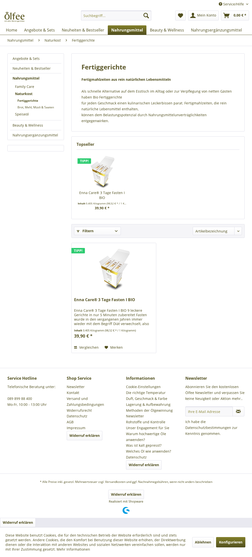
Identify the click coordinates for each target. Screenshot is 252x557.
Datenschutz (77, 416)
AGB (70, 422)
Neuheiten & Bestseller (32, 68)
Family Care (24, 86)
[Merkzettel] (180, 15)
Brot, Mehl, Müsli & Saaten (35, 107)
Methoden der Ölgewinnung (149, 410)
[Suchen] (146, 15)
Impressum (76, 428)
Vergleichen (88, 347)
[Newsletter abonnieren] (238, 411)
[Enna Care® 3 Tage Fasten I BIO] (102, 170)
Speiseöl (22, 114)
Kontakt (73, 392)
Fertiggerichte (27, 100)
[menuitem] (116, 18)
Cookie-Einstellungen (143, 386)
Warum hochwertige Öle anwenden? (146, 436)
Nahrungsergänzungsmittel (35, 135)
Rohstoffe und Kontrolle (145, 422)
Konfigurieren (230, 542)
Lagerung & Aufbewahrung (148, 404)
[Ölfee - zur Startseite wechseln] (14, 17)
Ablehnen (203, 542)
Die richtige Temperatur (146, 392)
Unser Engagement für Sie (147, 428)
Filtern (87, 231)
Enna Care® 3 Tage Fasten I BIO (102, 195)
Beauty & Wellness (28, 125)
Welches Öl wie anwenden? (148, 451)
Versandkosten (115, 482)
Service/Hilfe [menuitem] (233, 4)
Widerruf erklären (84, 435)
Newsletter (76, 386)
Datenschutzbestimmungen (208, 427)
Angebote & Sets (26, 58)
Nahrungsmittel (26, 78)
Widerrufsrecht (79, 410)
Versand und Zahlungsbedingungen (85, 401)
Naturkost (23, 93)
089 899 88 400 (19, 398)
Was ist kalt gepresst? (143, 445)
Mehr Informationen (73, 549)
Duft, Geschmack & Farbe (146, 398)
